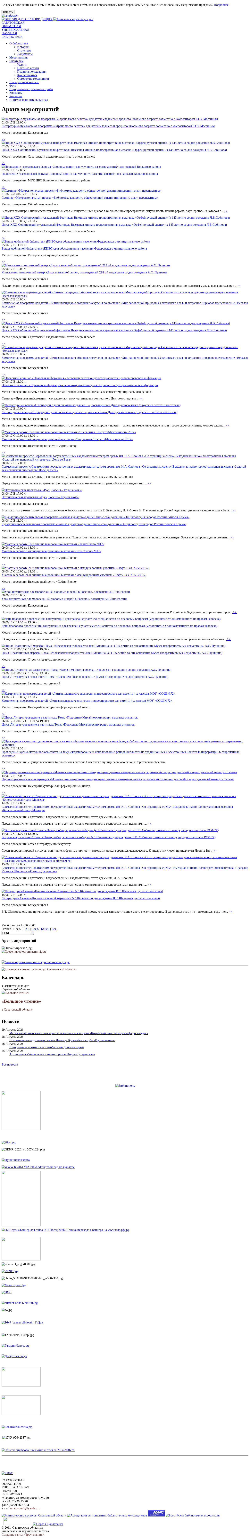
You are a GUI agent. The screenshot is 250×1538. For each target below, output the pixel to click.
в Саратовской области (21, 1005)
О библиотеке (18, 43)
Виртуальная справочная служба (31, 89)
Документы (25, 54)
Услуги (22, 64)
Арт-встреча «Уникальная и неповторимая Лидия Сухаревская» (52, 1054)
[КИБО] (7, 1473)
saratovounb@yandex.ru (25, 1508)
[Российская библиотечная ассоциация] (193, 1515)
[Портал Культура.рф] (48, 1524)
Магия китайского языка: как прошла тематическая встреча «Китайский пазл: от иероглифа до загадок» (78, 1033)
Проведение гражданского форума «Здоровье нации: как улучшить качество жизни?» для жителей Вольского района (80, 173)
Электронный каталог (24, 82)
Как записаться (27, 75)
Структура (24, 50)
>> (3, 139)
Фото (12, 85)
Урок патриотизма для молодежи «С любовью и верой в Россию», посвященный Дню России (64, 598)
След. (35, 928)
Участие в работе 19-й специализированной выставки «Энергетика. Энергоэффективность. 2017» (67, 439)
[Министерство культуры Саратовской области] (34, 1515)
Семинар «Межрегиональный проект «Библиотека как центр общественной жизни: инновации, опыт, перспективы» (80, 197)
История (23, 47)
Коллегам (15, 96)
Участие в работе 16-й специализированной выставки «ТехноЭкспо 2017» (51, 551)
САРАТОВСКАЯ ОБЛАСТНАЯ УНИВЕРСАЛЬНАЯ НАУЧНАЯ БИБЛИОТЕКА (15, 29)
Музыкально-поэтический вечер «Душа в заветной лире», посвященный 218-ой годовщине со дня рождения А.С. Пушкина (84, 272)
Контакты (15, 92)
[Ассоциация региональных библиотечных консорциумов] (107, 1515)
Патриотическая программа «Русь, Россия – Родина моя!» (40, 497)
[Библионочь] (125, 1085)
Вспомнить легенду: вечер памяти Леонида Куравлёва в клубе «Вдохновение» (62, 1040)
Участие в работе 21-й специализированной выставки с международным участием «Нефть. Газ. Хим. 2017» (74, 575)
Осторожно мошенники (33, 78)
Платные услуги (28, 68)
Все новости (10, 1064)
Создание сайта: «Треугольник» (23, 1534)
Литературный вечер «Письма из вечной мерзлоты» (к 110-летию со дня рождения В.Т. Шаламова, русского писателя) (81, 898)
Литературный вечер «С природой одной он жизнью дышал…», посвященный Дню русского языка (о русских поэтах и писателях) (89, 412)
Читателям (16, 61)
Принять (8, 11)
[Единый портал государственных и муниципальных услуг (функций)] (17, 1524)
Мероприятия (18, 57)
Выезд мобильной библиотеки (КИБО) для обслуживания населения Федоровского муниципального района (74, 248)
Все (54, 928)
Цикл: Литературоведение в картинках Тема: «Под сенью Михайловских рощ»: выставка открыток (68, 724)
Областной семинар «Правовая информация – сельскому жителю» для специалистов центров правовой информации (80, 385)
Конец (45, 928)
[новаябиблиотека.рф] (17, 1427)
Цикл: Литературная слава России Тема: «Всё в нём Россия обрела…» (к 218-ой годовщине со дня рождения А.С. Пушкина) (85, 676)
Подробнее (221, 4)
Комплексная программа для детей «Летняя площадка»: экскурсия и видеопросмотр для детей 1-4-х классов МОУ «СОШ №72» (87, 700)
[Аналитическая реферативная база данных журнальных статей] (156, 1515)
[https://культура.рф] (38, 1167)
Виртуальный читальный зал (28, 99)
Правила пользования (31, 71)
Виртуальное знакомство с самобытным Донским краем (46, 1047)
